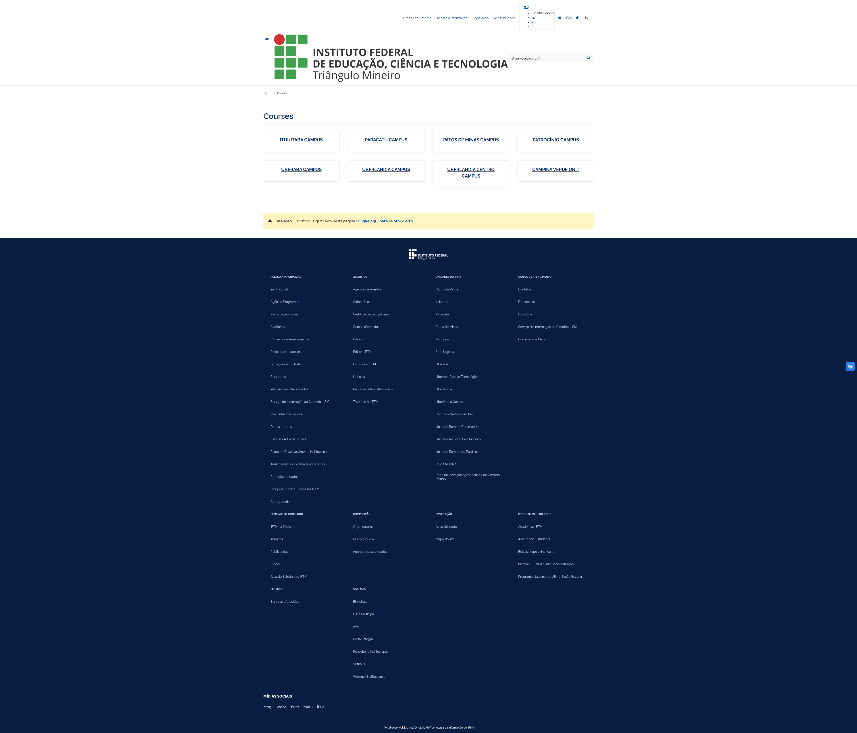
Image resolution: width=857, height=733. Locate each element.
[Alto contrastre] (577, 18)
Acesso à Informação (452, 18)
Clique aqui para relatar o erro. (386, 220)
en (533, 17)
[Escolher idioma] (526, 7)
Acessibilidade (504, 18)
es (533, 22)
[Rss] (586, 18)
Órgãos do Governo (417, 18)
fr (532, 26)
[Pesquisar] (588, 57)
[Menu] (266, 38)
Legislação (481, 18)
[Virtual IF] (568, 18)
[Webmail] (559, 18)
